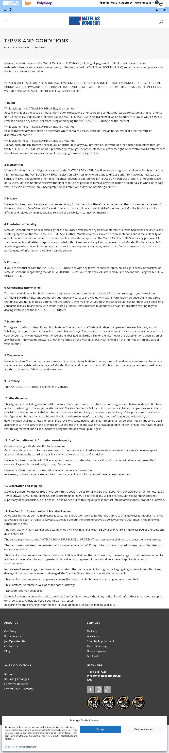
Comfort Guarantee (16, 684)
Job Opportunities (15, 641)
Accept (100, 729)
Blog (7, 651)
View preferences (143, 729)
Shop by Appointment (100, 641)
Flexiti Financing (97, 646)
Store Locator (12, 636)
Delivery (92, 631)
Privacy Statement (27, 746)
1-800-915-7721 (96, 671)
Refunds (9, 674)
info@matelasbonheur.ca (104, 676)
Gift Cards (93, 656)
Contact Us (11, 646)
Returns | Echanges (16, 679)
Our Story (10, 631)
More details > (144, 2)
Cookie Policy (11, 746)
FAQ (89, 680)
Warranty (93, 636)
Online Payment (97, 651)
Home (7, 47)
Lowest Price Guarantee (19, 689)
